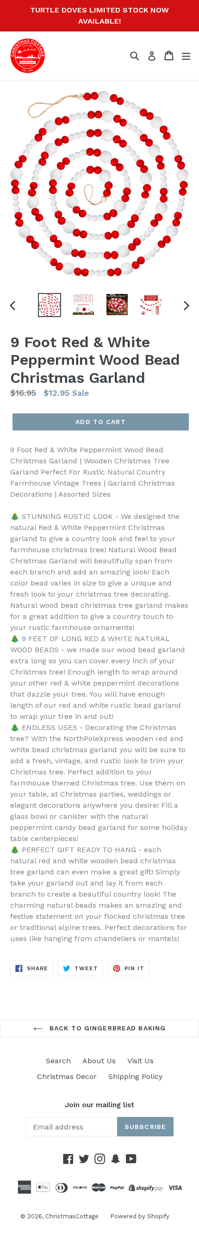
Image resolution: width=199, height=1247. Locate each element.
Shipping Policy (135, 1076)
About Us (99, 1060)
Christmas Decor (67, 1076)
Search (58, 1060)
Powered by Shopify (139, 1216)
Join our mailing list (99, 1105)
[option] (49, 305)
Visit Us (140, 1060)
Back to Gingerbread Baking (106, 1028)
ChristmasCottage (72, 1216)
